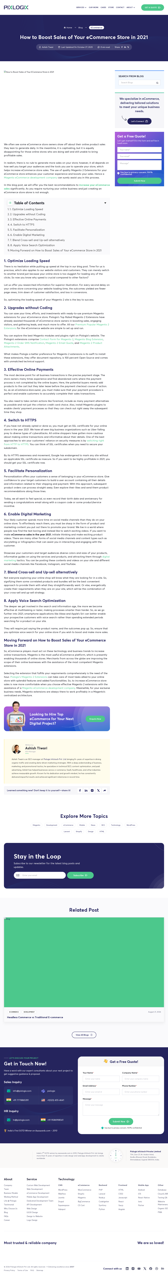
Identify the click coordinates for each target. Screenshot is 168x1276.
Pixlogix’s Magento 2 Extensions (28, 676)
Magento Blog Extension (89, 339)
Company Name (130, 1073)
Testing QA (162, 1197)
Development (51, 825)
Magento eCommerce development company (30, 177)
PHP (101, 1190)
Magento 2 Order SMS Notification (24, 342)
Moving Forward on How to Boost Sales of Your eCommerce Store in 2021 (56, 250)
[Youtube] (138, 1268)
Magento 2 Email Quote (59, 342)
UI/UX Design (32, 1212)
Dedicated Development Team (40, 1201)
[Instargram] (133, 1268)
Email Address (90, 1086)
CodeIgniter (104, 1201)
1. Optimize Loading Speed (27, 209)
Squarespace (63, 1205)
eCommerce (68, 825)
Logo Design (32, 1220)
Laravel (67, 831)
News (93, 825)
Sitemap (39, 1270)
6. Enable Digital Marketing (27, 235)
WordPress (131, 825)
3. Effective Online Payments (28, 219)
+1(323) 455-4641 (55, 1100)
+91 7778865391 (21, 1100)
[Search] (157, 82)
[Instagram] (92, 790)
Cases (103, 7)
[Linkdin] (127, 1268)
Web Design (32, 1208)
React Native (144, 1197)
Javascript (122, 1197)
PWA (160, 1212)
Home (69, 28)
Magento (36, 825)
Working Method (11, 1197)
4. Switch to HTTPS (22, 224)
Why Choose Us (10, 1208)
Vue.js (120, 1205)
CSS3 (120, 1194)
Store (111, 7)
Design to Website (35, 1216)
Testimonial (9, 1204)
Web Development (35, 1189)
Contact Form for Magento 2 (56, 339)
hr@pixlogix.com (21, 1119)
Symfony (102, 1205)
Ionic (140, 1201)
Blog (80, 28)
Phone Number (129, 1086)
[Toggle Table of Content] (57, 202)
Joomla (61, 1197)
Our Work (93, 7)
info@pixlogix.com (22, 1090)
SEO (103, 825)
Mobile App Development (37, 1197)
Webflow (62, 1194)
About (130, 7)
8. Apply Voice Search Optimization (32, 245)
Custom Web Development (38, 1185)
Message (87, 1099)
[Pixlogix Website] (16, 7)
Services (80, 7)
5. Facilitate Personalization (27, 229)
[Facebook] (122, 47)
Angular (121, 1209)
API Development (34, 1204)
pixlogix (51, 1090)
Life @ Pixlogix (10, 1201)
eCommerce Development (38, 1193)
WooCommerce (84, 1190)
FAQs (6, 1216)
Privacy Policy (9, 1270)
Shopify (79, 831)
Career (7, 1220)
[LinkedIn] (125, 47)
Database (162, 1190)
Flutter (141, 1205)
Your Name (88, 1073)
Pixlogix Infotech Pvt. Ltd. (55, 759)
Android (141, 1190)
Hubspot (62, 1209)
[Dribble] (156, 1268)
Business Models (11, 1193)
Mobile (82, 825)
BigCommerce (84, 1201)
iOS (139, 1194)
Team (6, 1189)
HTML (102, 831)
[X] (128, 47)
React (121, 1201)
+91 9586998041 (55, 1119)
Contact (120, 7)
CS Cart (81, 1205)
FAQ (32, 1270)
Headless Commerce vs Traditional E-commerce (35, 1017)
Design (90, 831)
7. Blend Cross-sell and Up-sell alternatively (37, 240)
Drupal (61, 1201)
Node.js (102, 1197)
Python (102, 1209)
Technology (115, 825)
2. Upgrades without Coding (27, 214)
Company (8, 1185)
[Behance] (162, 1268)
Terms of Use (22, 1270)
